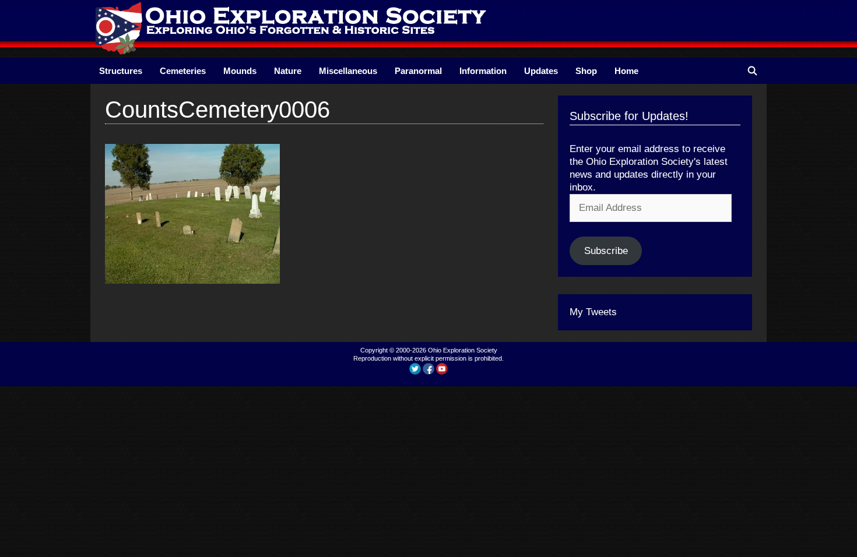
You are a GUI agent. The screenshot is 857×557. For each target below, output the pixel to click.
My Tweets (593, 312)
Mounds (240, 71)
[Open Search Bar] (752, 71)
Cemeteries (183, 71)
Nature (287, 71)
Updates (541, 71)
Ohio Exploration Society (462, 350)
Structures (120, 71)
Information (483, 71)
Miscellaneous (348, 71)
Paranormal (418, 71)
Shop (586, 71)
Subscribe (606, 250)
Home (626, 71)
